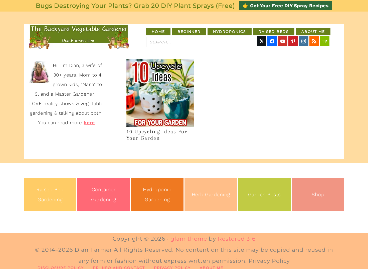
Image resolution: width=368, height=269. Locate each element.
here (89, 122)
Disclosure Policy (61, 267)
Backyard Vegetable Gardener (79, 36)
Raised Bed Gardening (50, 194)
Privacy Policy (172, 267)
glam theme (188, 238)
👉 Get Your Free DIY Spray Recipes (286, 6)
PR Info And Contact (119, 267)
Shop (318, 194)
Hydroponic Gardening (157, 194)
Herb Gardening (211, 194)
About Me (211, 267)
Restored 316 (237, 238)
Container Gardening (103, 194)
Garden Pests (264, 194)
